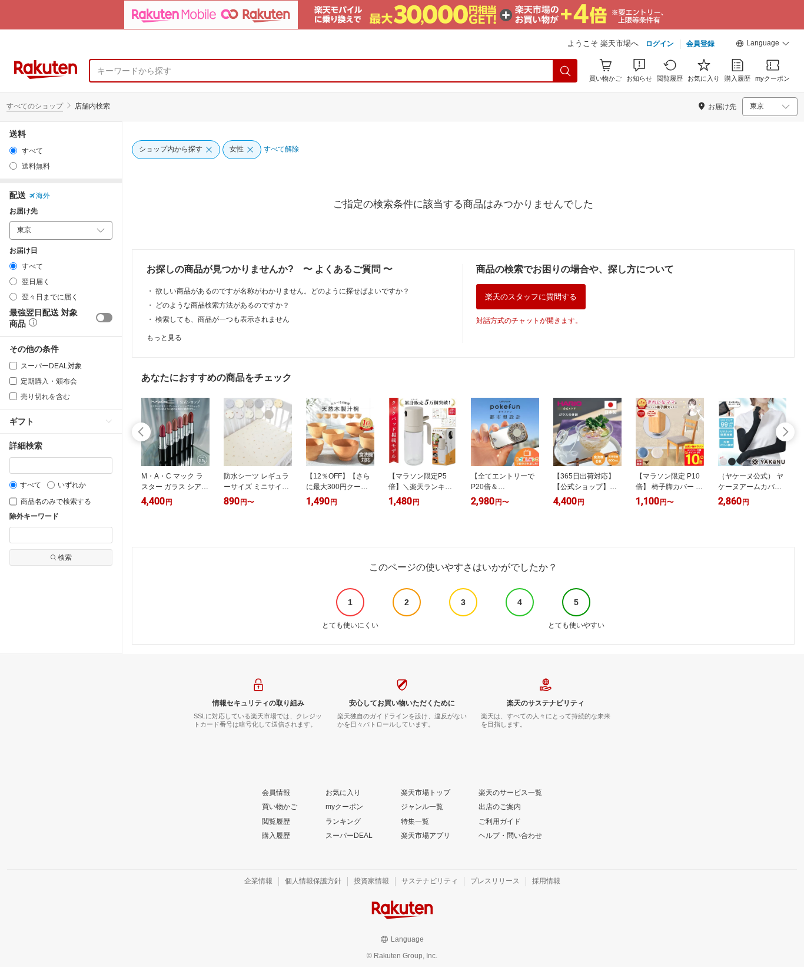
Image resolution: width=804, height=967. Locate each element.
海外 (43, 196)
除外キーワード (34, 516)
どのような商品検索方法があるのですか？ (222, 305)
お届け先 (23, 211)
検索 (65, 557)
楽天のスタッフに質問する (531, 296)
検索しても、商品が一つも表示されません (222, 319)
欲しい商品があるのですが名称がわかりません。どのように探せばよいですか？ (282, 291)
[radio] (13, 150)
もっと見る (164, 338)
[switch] (104, 317)
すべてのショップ (34, 106)
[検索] (565, 70)
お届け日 (23, 251)
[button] (763, 45)
